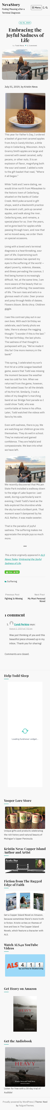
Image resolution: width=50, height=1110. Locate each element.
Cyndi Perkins (21, 624)
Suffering (12, 581)
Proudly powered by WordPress (18, 1102)
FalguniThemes (26, 1105)
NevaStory (11, 4)
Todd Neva (19, 45)
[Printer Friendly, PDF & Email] (12, 572)
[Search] (46, 7)
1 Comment (32, 45)
